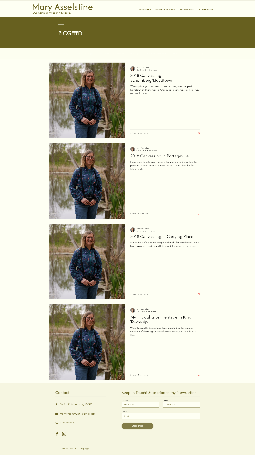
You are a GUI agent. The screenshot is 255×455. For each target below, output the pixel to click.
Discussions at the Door (112, 53)
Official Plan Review (156, 53)
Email (124, 412)
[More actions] (200, 68)
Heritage (135, 53)
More (175, 53)
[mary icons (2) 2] (57, 434)
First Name (126, 400)
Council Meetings (83, 53)
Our (35, 12)
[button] (202, 53)
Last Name (167, 400)
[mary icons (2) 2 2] (64, 434)
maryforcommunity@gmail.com (78, 413)
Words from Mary (58, 53)
